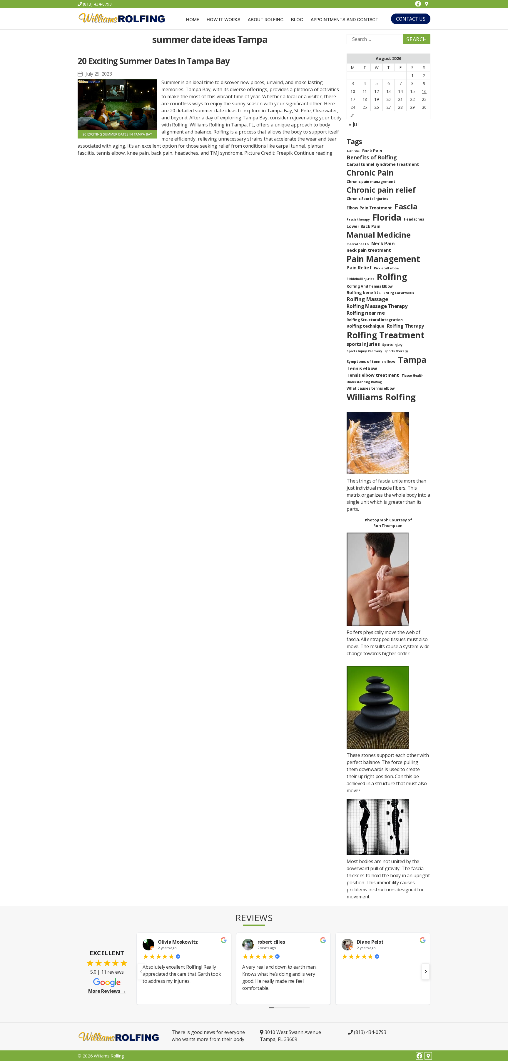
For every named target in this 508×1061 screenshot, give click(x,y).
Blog (297, 19)
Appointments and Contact (344, 19)
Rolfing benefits (364, 292)
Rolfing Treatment (386, 335)
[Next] (426, 971)
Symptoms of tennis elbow (371, 361)
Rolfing (392, 277)
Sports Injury (392, 345)
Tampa (412, 359)
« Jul (354, 124)
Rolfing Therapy (405, 326)
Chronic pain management (371, 181)
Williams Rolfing (381, 397)
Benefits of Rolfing (372, 157)
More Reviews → (107, 991)
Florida (386, 217)
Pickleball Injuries (360, 279)
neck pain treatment (369, 250)
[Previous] (141, 971)
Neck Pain (383, 243)
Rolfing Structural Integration (375, 319)
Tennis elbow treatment (373, 375)
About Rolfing (266, 19)
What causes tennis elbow (371, 388)
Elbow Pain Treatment (369, 208)
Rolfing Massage (367, 299)
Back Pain (372, 151)
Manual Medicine (378, 234)
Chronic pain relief (381, 189)
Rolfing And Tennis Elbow (370, 286)
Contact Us (410, 19)
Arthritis (353, 151)
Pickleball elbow (386, 268)
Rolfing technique (365, 326)
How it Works (223, 19)
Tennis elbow (362, 368)
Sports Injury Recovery (364, 351)
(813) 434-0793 (97, 4)
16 (424, 91)
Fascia (406, 206)
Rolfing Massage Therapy (377, 306)
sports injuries (363, 344)
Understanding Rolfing (364, 382)
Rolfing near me (366, 312)
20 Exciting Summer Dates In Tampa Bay (154, 60)
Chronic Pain (370, 172)
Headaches (414, 219)
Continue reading (313, 153)
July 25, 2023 (99, 74)
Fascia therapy (358, 219)
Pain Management (383, 258)
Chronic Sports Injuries (367, 198)
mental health (358, 244)
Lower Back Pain (363, 226)
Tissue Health (412, 375)
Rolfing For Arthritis (398, 293)
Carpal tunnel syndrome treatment (383, 164)
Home (192, 19)
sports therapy (396, 351)
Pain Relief (359, 267)
